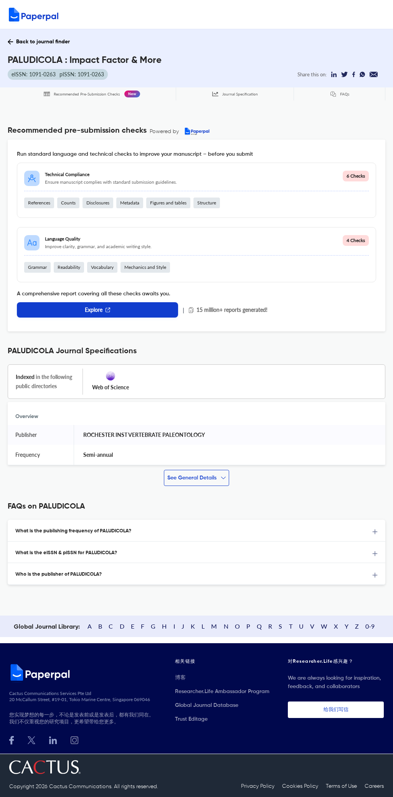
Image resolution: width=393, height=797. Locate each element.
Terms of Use (341, 786)
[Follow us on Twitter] (31, 739)
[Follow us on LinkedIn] (53, 739)
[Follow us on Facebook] (11, 739)
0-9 (370, 626)
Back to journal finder (43, 41)
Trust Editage (191, 719)
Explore (93, 309)
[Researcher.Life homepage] (83, 672)
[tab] (196, 531)
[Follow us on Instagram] (74, 739)
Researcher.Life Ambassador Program (222, 691)
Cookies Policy (300, 786)
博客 (180, 677)
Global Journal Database (206, 705)
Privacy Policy (257, 786)
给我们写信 (336, 709)
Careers (374, 786)
